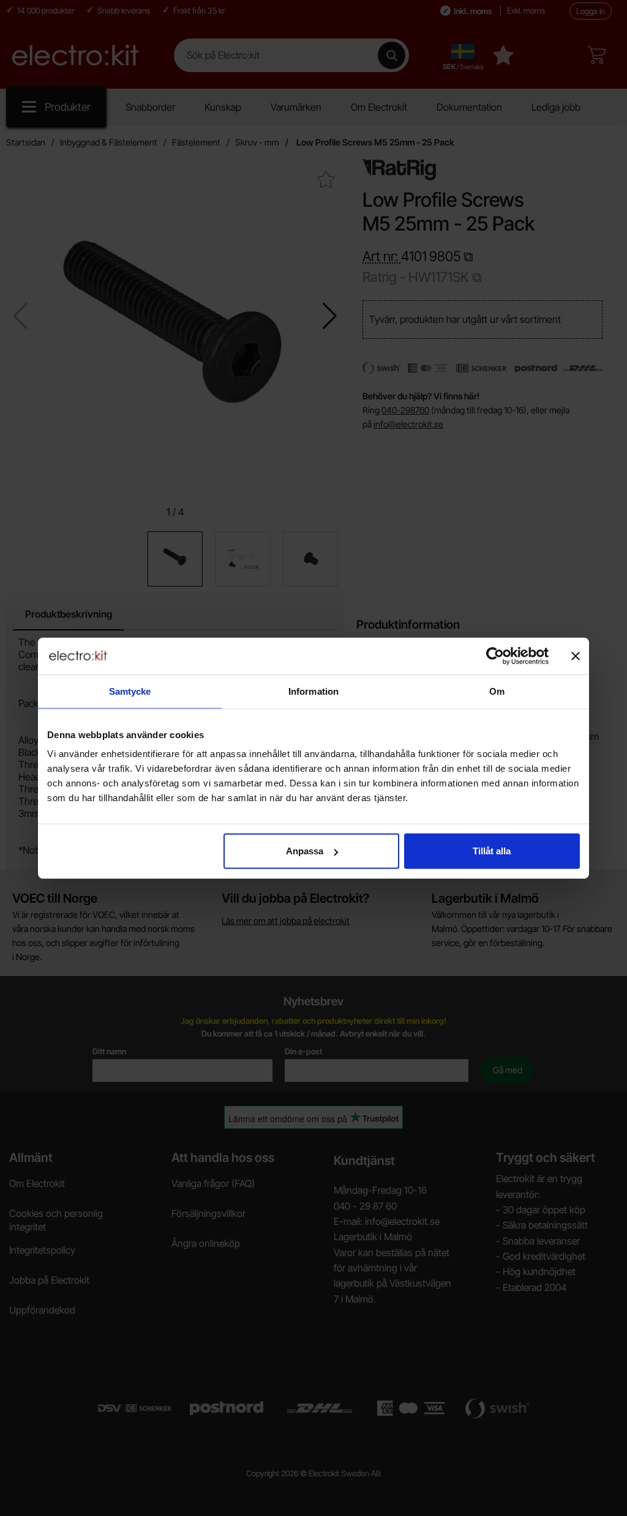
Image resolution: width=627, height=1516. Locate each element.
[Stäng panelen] (575, 655)
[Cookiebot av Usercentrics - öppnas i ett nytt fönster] (495, 655)
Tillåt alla (492, 851)
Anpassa (304, 851)
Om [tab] (497, 691)
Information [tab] (313, 691)
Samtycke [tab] (130, 691)
